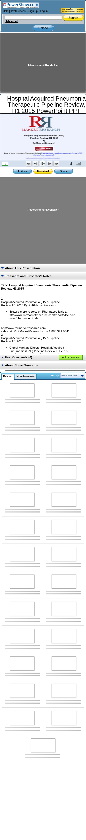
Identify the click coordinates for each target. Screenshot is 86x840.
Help (5, 11)
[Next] (49, 163)
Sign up (33, 11)
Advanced (11, 21)
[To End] (56, 163)
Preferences (18, 11)
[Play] (42, 163)
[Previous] (36, 163)
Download (43, 171)
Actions (22, 171)
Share (63, 171)
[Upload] (43, 28)
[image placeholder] (22, 390)
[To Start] (29, 163)
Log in (44, 11)
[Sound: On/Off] (71, 163)
